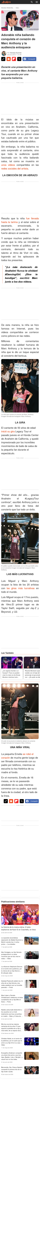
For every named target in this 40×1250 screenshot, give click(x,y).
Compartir (31, 59)
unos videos (8, 165)
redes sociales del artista (14, 168)
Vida (17, 7)
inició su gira (8, 431)
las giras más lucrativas (21, 588)
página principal (7, 7)
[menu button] (36, 2)
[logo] (6, 2)
